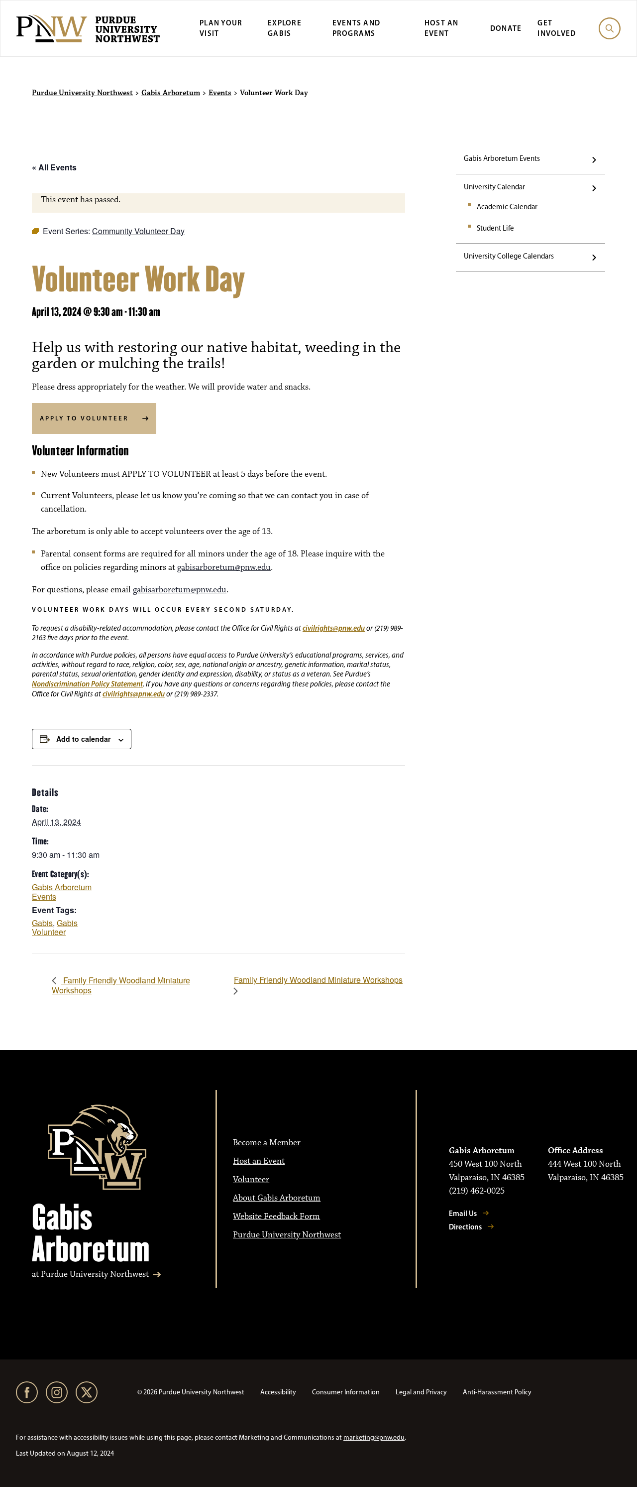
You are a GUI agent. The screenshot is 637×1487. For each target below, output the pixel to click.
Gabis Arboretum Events (502, 158)
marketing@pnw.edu (374, 1437)
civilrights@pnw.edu (334, 628)
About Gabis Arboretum (276, 1198)
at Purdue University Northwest (90, 1274)
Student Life (495, 228)
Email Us (463, 1213)
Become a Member (267, 1142)
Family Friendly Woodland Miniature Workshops (121, 985)
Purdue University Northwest (82, 93)
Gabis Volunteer (55, 927)
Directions (465, 1226)
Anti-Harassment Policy (497, 1392)
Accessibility (278, 1392)
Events (220, 93)
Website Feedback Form (276, 1216)
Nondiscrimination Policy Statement (87, 683)
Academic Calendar (507, 206)
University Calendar (494, 186)
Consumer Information (346, 1392)
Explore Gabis (285, 28)
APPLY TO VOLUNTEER (84, 418)
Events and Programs (356, 28)
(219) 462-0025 (477, 1191)
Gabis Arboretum (170, 93)
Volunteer (251, 1179)
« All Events (54, 167)
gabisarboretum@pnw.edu (224, 567)
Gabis (42, 923)
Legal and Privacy (421, 1392)
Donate (506, 28)
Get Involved (556, 28)
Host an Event (442, 28)
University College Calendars (509, 256)
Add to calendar (83, 739)
